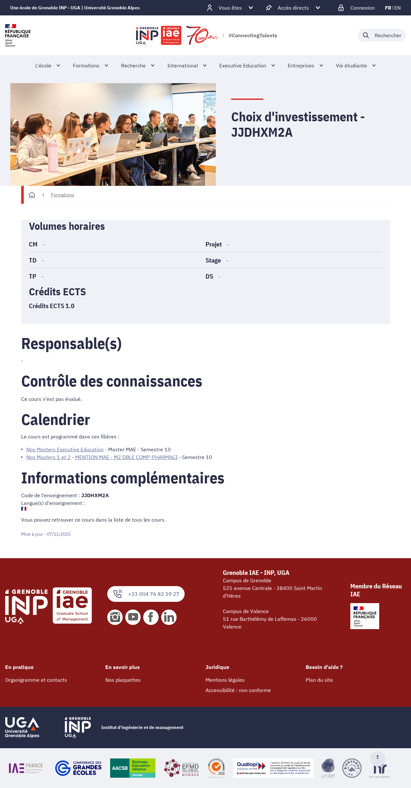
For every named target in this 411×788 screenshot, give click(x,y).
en (397, 7)
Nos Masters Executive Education (65, 449)
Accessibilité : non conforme (238, 690)
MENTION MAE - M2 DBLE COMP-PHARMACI (126, 457)
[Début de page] (380, 758)
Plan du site (319, 680)
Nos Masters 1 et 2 (48, 457)
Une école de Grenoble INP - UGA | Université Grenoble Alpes (75, 8)
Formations (62, 195)
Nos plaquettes (123, 680)
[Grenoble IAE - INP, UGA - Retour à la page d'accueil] (177, 35)
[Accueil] (32, 195)
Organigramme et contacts (36, 680)
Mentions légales (225, 680)
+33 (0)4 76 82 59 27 (153, 594)
